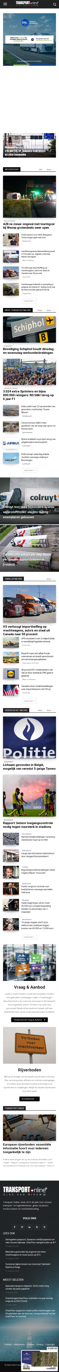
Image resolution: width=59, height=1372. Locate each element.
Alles (40, 310)
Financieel (26, 277)
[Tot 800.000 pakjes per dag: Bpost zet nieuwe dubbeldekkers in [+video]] (29, 548)
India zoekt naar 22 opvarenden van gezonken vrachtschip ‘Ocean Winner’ (38, 409)
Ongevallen (26, 293)
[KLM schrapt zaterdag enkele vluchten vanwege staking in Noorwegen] (11, 458)
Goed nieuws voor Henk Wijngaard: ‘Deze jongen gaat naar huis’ (29, 153)
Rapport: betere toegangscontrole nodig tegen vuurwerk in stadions (28, 825)
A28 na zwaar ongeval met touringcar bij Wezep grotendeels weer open (29, 225)
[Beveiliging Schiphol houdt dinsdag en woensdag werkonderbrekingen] (29, 329)
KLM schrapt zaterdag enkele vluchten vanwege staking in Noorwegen (35, 457)
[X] (44, 1227)
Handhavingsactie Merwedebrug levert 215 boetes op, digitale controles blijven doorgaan (38, 254)
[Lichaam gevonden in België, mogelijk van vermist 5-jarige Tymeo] (29, 737)
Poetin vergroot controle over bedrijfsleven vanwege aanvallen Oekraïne (37, 889)
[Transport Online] (29, 3)
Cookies (30, 1344)
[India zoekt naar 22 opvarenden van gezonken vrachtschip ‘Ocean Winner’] (11, 410)
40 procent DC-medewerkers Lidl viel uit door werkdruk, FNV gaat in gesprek (37, 673)
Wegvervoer (11, 147)
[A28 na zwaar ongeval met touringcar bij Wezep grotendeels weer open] (29, 197)
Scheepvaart (27, 416)
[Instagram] (22, 1227)
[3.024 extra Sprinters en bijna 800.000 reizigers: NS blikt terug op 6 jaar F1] (29, 372)
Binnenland (8, 820)
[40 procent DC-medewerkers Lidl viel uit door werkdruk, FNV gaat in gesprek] (11, 673)
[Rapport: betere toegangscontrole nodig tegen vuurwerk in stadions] (29, 796)
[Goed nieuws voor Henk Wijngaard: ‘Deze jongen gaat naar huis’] (11, 239)
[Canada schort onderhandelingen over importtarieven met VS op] (11, 690)
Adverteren (19, 1344)
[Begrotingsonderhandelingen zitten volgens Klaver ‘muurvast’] (11, 872)
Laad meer (28, 301)
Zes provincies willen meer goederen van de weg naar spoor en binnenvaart (38, 426)
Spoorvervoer (27, 432)
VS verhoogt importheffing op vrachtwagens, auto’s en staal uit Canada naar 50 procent (35, 270)
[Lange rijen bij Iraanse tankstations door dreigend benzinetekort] (11, 855)
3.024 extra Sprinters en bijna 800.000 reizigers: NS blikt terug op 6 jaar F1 (28, 395)
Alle (40, 169)
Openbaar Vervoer (11, 388)
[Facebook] (15, 1227)
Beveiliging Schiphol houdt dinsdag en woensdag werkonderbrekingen (28, 351)
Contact (8, 1344)
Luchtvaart (8, 346)
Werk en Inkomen (29, 679)
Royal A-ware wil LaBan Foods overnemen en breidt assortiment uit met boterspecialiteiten (37, 656)
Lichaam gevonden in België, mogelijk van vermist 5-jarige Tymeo (29, 766)
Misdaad (25, 900)
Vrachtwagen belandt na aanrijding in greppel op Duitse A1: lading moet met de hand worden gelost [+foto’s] (38, 287)
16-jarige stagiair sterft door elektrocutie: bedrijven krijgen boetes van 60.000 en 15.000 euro (37, 925)
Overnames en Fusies (30, 663)
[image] (29, 962)
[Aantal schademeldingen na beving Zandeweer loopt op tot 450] (11, 839)
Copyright (50, 1344)
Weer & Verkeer (9, 221)
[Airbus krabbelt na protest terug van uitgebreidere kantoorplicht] (11, 443)
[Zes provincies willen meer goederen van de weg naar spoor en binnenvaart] (11, 426)
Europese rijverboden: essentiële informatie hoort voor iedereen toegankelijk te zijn (27, 1148)
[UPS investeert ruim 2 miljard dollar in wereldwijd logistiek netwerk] (11, 642)
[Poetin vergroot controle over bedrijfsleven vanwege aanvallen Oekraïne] (11, 888)
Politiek (25, 867)
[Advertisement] (29, 97)
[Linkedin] (29, 1227)
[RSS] (37, 1227)
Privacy (39, 1344)
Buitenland (8, 762)
